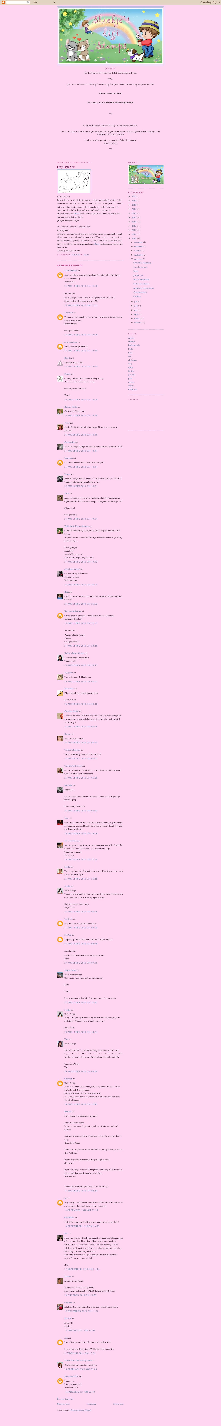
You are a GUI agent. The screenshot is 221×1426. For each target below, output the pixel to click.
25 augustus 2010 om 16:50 (81, 285)
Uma (66, 817)
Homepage (91, 1403)
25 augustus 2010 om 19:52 (81, 561)
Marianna (68, 458)
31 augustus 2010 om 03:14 (81, 1190)
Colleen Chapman (72, 749)
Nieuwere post (63, 1403)
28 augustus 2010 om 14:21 (81, 1031)
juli (136, 301)
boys (130, 352)
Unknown (68, 312)
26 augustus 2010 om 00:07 (81, 681)
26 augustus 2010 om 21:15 (81, 878)
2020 (134, 196)
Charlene (68, 1302)
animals (131, 341)
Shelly (67, 866)
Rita (66, 1233)
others (131, 385)
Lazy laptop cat (140, 266)
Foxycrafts (69, 688)
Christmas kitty (140, 292)
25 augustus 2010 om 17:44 (81, 366)
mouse (131, 382)
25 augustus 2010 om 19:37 (81, 518)
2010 (134, 238)
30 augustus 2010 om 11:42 (81, 1104)
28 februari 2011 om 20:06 (80, 1369)
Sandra (67, 886)
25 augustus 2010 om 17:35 (81, 350)
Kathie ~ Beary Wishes (74, 653)
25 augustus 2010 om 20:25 (81, 584)
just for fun (138, 275)
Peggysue (68, 672)
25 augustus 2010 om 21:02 (81, 603)
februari (138, 322)
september (139, 254)
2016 (134, 213)
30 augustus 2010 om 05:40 (81, 1071)
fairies (131, 370)
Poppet (67, 474)
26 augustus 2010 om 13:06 (81, 833)
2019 (134, 200)
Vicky (67, 422)
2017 (134, 209)
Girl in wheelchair (141, 283)
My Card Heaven (71, 840)
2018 (134, 204)
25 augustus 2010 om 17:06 (81, 334)
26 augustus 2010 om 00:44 (81, 742)
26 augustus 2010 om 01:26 (81, 777)
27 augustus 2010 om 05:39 (81, 943)
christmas (132, 359)
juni (136, 305)
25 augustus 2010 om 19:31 (81, 486)
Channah (68, 1078)
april (136, 314)
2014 (134, 221)
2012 (134, 230)
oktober (138, 250)
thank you (132, 389)
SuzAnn (67, 934)
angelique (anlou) (72, 569)
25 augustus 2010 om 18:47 (81, 450)
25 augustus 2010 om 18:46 (81, 434)
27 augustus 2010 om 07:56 (81, 962)
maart (137, 318)
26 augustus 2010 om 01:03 (81, 758)
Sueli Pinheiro (70, 270)
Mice (135, 271)
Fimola (67, 373)
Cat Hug (137, 296)
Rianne (67, 1276)
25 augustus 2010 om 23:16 (81, 645)
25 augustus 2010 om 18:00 (81, 399)
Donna (67, 733)
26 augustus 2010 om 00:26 (81, 726)
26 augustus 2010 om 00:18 (81, 703)
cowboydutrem (70, 341)
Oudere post (118, 1403)
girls (130, 378)
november (139, 246)
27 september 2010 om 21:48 (81, 1269)
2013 (134, 225)
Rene (66, 591)
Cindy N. (68, 918)
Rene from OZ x (71, 1376)
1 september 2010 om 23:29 (81, 1210)
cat (129, 356)
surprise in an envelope (143, 287)
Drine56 (68, 1318)
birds (130, 348)
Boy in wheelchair (141, 279)
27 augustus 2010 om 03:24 (81, 927)
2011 (134, 234)
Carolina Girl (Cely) (73, 765)
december (138, 242)
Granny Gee (69, 442)
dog (130, 363)
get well (131, 374)
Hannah (67, 1111)
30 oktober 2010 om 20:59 (80, 1295)
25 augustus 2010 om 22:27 (81, 623)
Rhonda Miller (70, 406)
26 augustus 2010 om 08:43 (81, 810)
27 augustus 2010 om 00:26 (81, 911)
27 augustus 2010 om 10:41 (81, 1002)
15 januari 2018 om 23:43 (79, 1391)
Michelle (68, 785)
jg (65, 1198)
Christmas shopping (142, 262)
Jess (66, 1337)
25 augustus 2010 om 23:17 (81, 665)
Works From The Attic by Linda (78, 1360)
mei (136, 309)
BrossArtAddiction (72, 611)
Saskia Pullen (70, 970)
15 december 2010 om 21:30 (81, 1311)
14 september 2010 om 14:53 (81, 1226)
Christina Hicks (71, 711)
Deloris (67, 357)
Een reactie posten (65, 1398)
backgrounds (134, 345)
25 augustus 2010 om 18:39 (81, 415)
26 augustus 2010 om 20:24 (81, 859)
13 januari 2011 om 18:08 (79, 1330)
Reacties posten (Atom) (81, 1410)
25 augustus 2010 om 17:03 (81, 305)
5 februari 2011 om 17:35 (80, 1353)
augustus (138, 258)
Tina (66, 1039)
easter (130, 367)
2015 (134, 217)
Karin (66, 493)
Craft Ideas (69, 1217)
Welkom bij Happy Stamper (76, 526)
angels (131, 337)
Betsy (77, 213)
